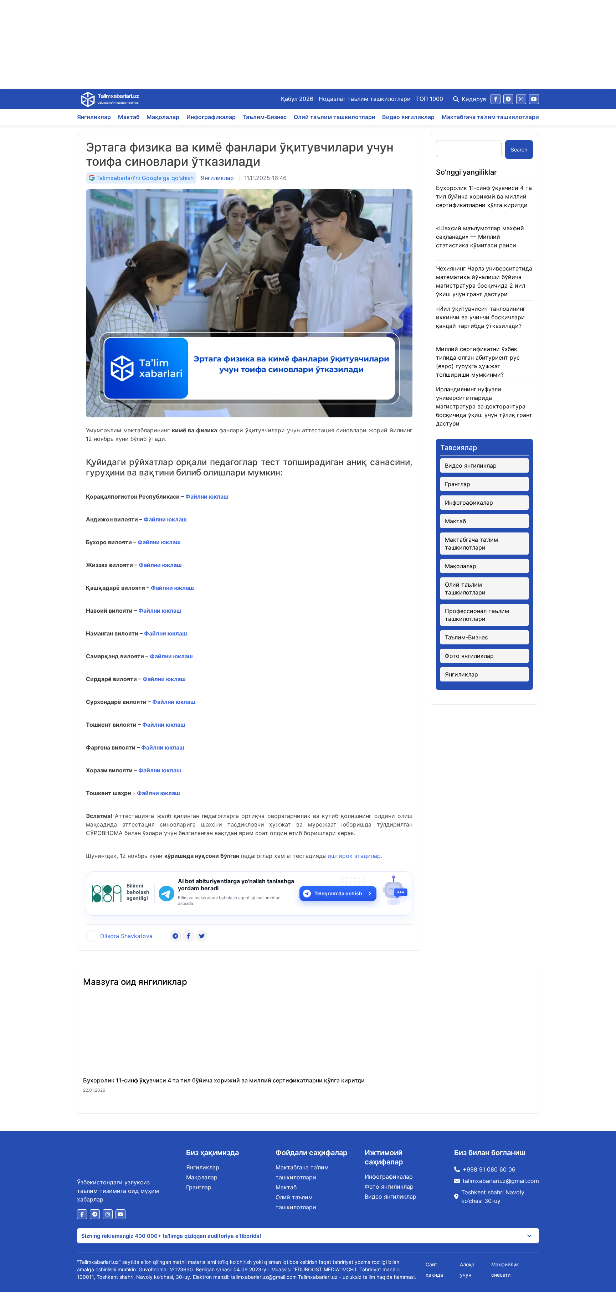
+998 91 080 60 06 (489, 1169)
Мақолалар (163, 116)
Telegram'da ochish (338, 893)
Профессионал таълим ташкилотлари (477, 614)
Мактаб (129, 116)
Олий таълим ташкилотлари (334, 116)
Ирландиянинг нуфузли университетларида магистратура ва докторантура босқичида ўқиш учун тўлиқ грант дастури (484, 406)
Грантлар (457, 484)
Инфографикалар (211, 116)
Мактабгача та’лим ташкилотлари (490, 116)
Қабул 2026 (297, 98)
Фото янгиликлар (469, 655)
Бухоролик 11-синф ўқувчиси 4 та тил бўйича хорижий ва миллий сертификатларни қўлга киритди (484, 196)
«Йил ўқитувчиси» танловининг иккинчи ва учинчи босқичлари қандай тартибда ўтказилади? (480, 317)
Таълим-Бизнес (264, 116)
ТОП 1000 (429, 98)
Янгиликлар (94, 116)
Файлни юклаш (206, 496)
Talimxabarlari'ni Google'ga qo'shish (145, 177)
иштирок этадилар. (355, 855)
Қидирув (474, 99)
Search (519, 149)
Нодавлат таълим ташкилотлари (365, 98)
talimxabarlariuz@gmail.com (501, 1180)
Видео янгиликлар (408, 116)
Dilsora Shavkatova (126, 936)
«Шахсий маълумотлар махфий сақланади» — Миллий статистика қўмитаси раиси (480, 237)
